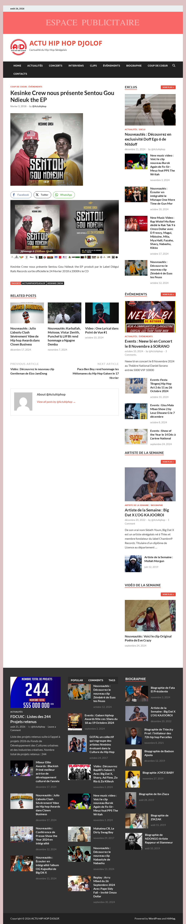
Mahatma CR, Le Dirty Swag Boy (103, 830)
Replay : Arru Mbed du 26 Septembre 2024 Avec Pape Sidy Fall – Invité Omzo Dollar (105, 887)
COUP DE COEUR (158, 65)
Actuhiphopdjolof (33, 283)
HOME (17, 65)
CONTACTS (20, 73)
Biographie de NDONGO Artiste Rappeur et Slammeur (159, 838)
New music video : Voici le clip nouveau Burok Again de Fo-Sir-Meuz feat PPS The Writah (162, 165)
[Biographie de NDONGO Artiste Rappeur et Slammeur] (133, 835)
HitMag (171, 918)
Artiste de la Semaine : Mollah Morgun (158, 559)
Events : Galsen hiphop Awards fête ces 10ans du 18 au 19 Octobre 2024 (101, 719)
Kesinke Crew (55, 283)
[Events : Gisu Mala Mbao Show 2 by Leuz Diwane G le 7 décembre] (136, 405)
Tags (112, 680)
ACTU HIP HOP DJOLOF (65, 43)
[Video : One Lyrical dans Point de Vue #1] (102, 314)
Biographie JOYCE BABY (158, 772)
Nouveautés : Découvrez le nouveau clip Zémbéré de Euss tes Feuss (161, 269)
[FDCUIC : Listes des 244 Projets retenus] (35, 679)
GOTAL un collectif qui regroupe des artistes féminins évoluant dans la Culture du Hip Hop (102, 744)
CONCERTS (55, 65)
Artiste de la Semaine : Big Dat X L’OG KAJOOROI (163, 711)
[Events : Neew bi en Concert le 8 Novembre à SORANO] (150, 318)
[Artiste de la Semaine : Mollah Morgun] (133, 557)
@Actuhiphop (39, 106)
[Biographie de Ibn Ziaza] (130, 794)
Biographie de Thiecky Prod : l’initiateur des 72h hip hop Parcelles (158, 733)
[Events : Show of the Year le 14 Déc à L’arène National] (136, 431)
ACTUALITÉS (35, 65)
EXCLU (142, 129)
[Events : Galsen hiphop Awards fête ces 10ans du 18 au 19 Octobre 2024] (75, 715)
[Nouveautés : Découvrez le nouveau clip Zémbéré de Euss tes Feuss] (136, 262)
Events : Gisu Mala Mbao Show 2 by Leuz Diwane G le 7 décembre (162, 410)
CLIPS (93, 65)
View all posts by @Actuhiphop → (56, 401)
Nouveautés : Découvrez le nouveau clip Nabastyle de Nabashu (102, 855)
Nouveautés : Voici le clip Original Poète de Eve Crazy (148, 638)
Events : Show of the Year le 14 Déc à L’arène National (163, 434)
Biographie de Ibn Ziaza (154, 794)
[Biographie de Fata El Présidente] (136, 688)
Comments (95, 680)
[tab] (77, 680)
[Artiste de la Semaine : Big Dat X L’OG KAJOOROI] (150, 485)
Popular (77, 680)
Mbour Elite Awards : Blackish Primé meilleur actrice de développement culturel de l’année (48, 771)
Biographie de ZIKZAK (160, 817)
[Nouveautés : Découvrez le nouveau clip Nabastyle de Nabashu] (79, 848)
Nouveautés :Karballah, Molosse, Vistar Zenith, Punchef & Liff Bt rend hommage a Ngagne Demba (64, 336)
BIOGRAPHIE (133, 65)
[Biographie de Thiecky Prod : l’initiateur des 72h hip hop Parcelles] (133, 729)
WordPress (155, 918)
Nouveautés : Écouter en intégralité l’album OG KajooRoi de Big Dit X (47, 865)
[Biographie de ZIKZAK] (136, 815)
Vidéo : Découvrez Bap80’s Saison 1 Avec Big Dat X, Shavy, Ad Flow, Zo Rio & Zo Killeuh (105, 773)
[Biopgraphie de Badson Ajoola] (133, 751)
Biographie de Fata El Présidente (163, 689)
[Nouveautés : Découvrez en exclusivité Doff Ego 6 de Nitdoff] (150, 96)
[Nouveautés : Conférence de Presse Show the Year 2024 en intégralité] (21, 828)
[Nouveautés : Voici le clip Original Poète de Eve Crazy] (150, 615)
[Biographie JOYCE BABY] (132, 773)
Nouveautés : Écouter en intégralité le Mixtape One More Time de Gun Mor (162, 196)
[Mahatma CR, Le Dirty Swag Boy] (79, 828)
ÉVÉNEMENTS (111, 65)
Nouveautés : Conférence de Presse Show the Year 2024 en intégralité (46, 835)
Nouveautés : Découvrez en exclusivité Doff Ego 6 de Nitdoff (148, 139)
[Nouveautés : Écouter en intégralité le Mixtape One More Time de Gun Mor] (136, 188)
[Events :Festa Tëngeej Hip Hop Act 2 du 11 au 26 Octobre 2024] (136, 380)
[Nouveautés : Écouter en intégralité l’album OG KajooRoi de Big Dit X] (21, 857)
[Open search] (174, 65)
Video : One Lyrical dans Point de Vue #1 (101, 330)
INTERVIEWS (76, 65)
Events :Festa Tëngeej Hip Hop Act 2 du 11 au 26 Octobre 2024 (161, 385)
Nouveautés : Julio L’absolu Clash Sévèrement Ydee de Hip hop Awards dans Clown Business (25, 336)
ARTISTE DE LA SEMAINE (137, 505)
